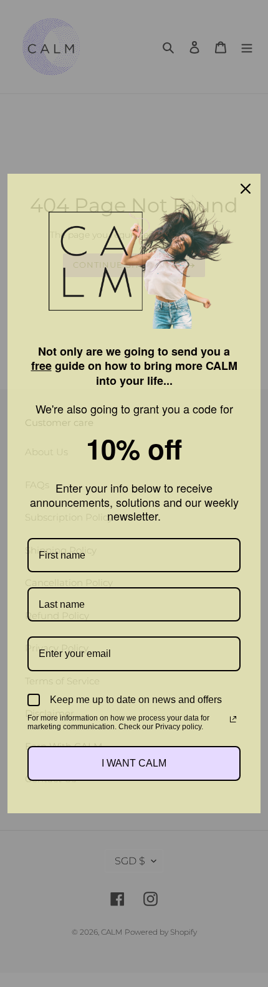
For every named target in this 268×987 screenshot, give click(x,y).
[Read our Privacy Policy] (233, 719)
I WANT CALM (134, 763)
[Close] (246, 189)
